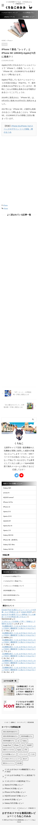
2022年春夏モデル (9, 600)
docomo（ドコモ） (10, 572)
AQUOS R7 (7, 521)
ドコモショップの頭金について (13, 586)
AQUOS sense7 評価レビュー (16, 796)
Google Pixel (7, 745)
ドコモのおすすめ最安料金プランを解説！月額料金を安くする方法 (25, 704)
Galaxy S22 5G (8, 549)
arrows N (6, 493)
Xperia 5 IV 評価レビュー (14, 785)
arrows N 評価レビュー (13, 799)
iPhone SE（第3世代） (10, 540)
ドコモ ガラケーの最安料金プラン (17, 781)
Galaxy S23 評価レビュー (14, 803)
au (18, 741)
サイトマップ (21, 722)
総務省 (13, 722)
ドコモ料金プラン (28, 12)
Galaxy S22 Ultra (9, 544)
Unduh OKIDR (26, 612)
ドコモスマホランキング (9, 12)
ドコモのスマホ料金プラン (12, 576)
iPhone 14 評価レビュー (14, 788)
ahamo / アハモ (9, 17)
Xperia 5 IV (7, 511)
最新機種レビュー (28, 17)
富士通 (19, 763)
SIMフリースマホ (8, 750)
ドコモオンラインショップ (11, 759)
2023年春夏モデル (9, 590)
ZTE (25, 750)
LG (23, 745)
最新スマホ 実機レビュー (12, 483)
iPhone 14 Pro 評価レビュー (15, 792)
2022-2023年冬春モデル (11, 595)
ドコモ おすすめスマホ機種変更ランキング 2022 (20, 771)
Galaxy (24, 741)
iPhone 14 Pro (8, 502)
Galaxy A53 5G (8, 535)
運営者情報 (30, 722)
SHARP (29, 745)
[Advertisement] (19, 155)
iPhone (5, 205)
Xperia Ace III (7, 526)
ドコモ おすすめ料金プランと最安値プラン (20, 776)
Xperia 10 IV (7, 516)
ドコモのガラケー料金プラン (12, 581)
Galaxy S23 (7, 488)
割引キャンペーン (8, 763)
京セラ (25, 759)
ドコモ (6, 722)
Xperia (19, 750)
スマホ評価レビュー (9, 754)
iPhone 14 (6, 507)
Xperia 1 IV (7, 530)
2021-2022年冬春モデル (10, 732)
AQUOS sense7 (8, 497)
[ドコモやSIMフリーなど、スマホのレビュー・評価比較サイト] (19, 8)
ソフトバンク (23, 754)
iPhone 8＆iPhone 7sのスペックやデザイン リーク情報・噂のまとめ (18, 129)
